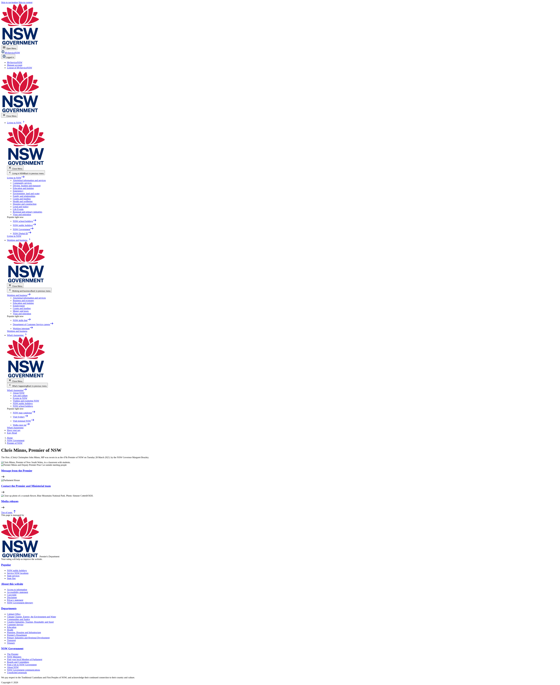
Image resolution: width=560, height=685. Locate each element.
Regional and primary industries (27, 212)
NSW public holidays (23, 403)
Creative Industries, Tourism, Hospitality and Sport (30, 622)
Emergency (18, 191)
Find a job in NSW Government (22, 664)
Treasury (11, 643)
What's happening (17, 390)
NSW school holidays (23, 406)
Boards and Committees (18, 662)
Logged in (10, 57)
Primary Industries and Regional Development (28, 637)
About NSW (18, 393)
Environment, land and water (26, 193)
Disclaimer (12, 597)
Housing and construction (24, 204)
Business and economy (23, 300)
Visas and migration (22, 214)
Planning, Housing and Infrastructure (24, 632)
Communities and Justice (18, 619)
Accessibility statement (17, 592)
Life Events (18, 209)
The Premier (12, 654)
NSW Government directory (20, 602)
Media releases (9, 501)
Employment (19, 306)
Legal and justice (20, 206)
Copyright (11, 595)
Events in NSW (20, 398)
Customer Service (15, 624)
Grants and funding (22, 199)
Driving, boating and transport (27, 185)
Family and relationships (24, 196)
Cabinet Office (14, 614)
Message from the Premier (16, 470)
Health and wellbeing (23, 201)
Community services (22, 183)
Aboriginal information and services (29, 180)
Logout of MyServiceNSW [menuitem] (19, 67)
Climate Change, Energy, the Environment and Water (31, 616)
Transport (11, 640)
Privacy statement (15, 600)
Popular (6, 564)
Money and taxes (21, 311)
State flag (11, 578)
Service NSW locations (17, 573)
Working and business (19, 295)
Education (11, 627)
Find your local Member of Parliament (24, 659)
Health (10, 630)
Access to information (17, 589)
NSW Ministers (14, 657)
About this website (12, 583)
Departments (8, 608)
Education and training (23, 188)
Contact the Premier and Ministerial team (26, 485)
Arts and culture (20, 395)
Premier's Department (17, 635)
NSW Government (12, 648)
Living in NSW (16, 178)
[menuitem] (14, 62)
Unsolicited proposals (17, 672)
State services (13, 576)
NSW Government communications (23, 670)
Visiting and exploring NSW (26, 401)
